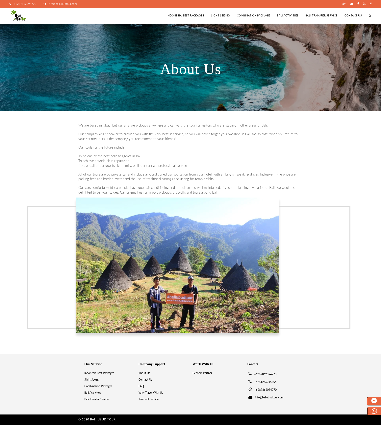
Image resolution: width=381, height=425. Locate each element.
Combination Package (253, 15)
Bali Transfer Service (321, 15)
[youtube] (364, 4)
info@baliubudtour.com (62, 4)
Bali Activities (287, 15)
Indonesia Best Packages (185, 15)
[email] (351, 4)
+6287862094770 (24, 4)
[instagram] (371, 4)
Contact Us (353, 15)
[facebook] (358, 4)
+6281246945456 (265, 382)
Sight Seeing (220, 15)
